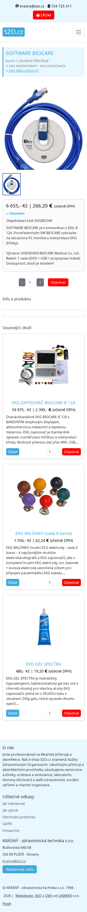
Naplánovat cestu (19, 869)
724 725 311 (61, 6)
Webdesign (24, 895)
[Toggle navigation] (78, 32)
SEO (38, 895)
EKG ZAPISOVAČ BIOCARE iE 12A (43, 402)
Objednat (58, 282)
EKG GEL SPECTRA (43, 664)
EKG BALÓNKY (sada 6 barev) (43, 533)
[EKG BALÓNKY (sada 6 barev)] (43, 495)
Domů (10, 61)
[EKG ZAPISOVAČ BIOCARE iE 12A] (43, 365)
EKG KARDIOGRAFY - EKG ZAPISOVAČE (37, 66)
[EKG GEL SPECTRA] (43, 626)
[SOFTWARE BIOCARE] (43, 135)
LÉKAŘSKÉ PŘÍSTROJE (33, 61)
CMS (48, 895)
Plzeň (7, 903)
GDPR (7, 823)
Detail (12, 451)
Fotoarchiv (11, 830)
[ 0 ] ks (45, 15)
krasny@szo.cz (31, 6)
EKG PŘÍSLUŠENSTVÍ (23, 71)
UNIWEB (65, 895)
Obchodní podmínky (19, 817)
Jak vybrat (10, 810)
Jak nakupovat (14, 803)
